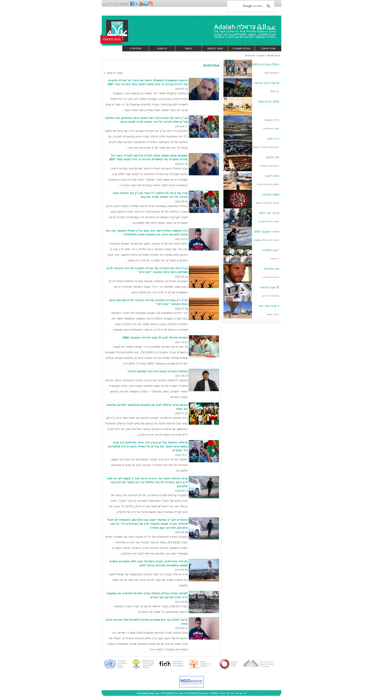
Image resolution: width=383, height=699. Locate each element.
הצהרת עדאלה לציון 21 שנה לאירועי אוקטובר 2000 (155, 337)
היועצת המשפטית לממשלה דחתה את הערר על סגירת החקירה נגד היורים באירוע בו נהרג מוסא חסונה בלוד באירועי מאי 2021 (148, 82)
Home (261, 55)
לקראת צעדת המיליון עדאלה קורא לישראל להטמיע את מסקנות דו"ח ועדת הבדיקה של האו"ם (147, 595)
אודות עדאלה (268, 48)
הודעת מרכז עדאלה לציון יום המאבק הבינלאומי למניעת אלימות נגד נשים (147, 407)
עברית (114, 4)
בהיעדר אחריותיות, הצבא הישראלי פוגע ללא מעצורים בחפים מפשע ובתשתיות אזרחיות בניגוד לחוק (149, 563)
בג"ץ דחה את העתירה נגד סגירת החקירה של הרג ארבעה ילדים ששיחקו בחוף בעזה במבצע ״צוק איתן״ (147, 270)
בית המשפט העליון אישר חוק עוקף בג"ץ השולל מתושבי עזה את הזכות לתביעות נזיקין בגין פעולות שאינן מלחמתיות (147, 232)
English (124, 4)
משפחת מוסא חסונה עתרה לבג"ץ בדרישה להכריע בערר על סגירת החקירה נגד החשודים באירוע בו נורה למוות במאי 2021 (148, 157)
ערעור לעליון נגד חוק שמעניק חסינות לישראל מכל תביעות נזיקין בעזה (147, 621)
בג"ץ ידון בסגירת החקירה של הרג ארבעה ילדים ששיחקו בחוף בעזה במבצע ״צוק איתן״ (148, 302)
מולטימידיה (135, 48)
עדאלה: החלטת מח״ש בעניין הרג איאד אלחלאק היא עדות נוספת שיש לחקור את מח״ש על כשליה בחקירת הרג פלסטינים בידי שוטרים (148, 446)
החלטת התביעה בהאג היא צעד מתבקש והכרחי (157, 371)
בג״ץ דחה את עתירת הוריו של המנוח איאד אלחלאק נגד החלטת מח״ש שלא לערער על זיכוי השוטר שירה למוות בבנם (146, 120)
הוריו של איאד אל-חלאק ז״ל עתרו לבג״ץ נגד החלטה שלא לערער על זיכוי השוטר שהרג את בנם (150, 195)
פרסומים (162, 48)
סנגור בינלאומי (215, 48)
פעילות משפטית (241, 48)
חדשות (188, 48)
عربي (105, 4)
